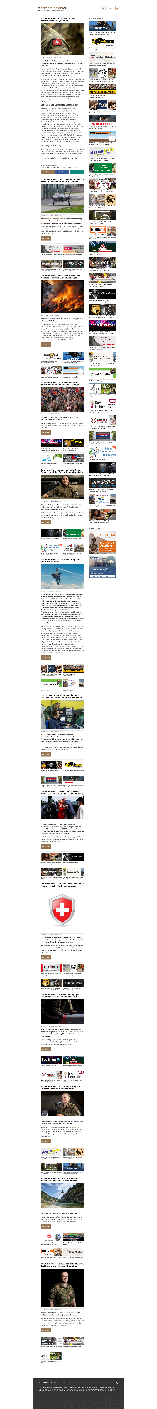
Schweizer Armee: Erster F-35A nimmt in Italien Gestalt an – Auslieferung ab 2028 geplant (62, 180)
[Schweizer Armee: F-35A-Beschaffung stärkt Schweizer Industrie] (62, 576)
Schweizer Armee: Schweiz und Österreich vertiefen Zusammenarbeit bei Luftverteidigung (62, 793)
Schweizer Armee (68, 1313)
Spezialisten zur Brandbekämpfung (55, 1221)
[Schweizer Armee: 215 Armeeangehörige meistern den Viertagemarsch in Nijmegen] (62, 399)
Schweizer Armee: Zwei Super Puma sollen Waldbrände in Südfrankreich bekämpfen (60, 277)
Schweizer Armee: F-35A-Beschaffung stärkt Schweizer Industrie (61, 561)
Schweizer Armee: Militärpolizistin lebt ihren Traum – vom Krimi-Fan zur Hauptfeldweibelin (62, 471)
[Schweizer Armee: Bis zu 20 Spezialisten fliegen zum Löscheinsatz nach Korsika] (62, 1195)
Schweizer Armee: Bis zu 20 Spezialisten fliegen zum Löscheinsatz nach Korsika (59, 1179)
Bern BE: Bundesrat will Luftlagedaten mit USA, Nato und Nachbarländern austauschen (61, 696)
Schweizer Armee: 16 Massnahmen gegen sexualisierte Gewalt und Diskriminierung (60, 996)
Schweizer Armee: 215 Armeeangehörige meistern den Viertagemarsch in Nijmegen (60, 383)
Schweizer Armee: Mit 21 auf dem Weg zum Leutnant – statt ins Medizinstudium (60, 1087)
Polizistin (74, 505)
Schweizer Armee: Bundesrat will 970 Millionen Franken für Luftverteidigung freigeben (62, 885)
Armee (43, 515)
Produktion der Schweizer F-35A (55, 219)
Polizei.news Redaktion (55, 57)
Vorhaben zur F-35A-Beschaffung (53, 599)
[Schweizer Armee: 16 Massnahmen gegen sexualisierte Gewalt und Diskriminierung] (62, 1011)
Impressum (43, 1382)
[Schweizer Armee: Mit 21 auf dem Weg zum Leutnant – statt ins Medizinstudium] (62, 1103)
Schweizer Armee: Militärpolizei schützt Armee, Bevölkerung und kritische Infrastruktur (62, 1265)
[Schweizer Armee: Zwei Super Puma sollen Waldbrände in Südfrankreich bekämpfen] (62, 296)
